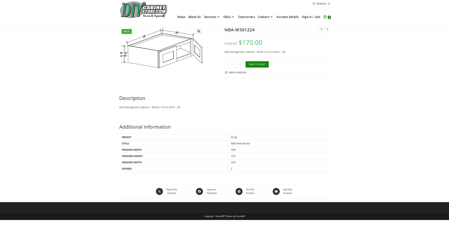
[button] (199, 31)
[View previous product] (321, 29)
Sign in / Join (311, 17)
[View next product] (327, 29)
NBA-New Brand (240, 143)
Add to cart (257, 64)
